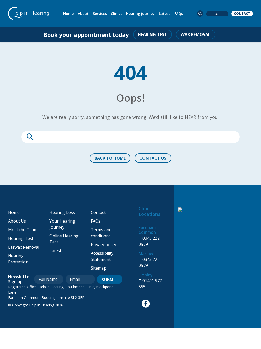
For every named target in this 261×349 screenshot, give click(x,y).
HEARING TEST (152, 34)
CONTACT (242, 13)
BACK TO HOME (110, 158)
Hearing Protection (18, 259)
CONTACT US (152, 158)
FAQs (178, 13)
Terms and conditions (101, 233)
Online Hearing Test (64, 239)
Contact (98, 212)
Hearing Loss (62, 212)
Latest (164, 13)
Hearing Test (20, 238)
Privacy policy (103, 244)
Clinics (116, 13)
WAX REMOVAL (196, 34)
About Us (17, 221)
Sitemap (98, 268)
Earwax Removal (23, 247)
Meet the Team (22, 229)
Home (68, 13)
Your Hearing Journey (62, 224)
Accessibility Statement (102, 256)
